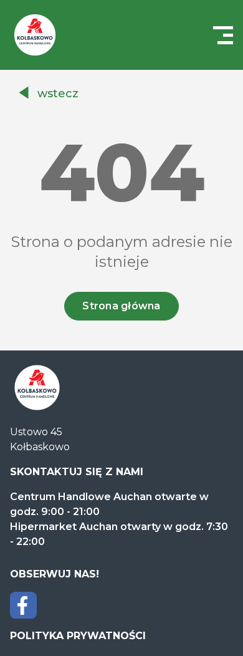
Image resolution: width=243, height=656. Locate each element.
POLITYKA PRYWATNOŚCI (78, 636)
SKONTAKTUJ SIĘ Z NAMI (76, 472)
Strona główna (121, 306)
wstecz (58, 93)
